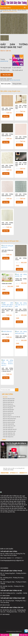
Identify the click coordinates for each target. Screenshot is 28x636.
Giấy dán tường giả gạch (8, 409)
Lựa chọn (5, 116)
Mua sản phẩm (7, 74)
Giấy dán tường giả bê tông (9, 406)
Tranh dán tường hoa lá (8, 427)
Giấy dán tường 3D (7, 415)
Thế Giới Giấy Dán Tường (5, 10)
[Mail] (20, 479)
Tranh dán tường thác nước (9, 433)
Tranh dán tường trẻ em (8, 436)
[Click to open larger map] (14, 525)
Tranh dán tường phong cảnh (9, 431)
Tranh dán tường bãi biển (8, 424)
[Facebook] (7, 479)
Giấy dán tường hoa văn (8, 413)
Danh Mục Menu (5, 7)
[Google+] (20, 486)
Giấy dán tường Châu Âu (8, 402)
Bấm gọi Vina (23, 635)
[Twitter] (14, 479)
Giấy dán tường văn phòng (9, 422)
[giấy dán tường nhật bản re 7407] (14, 23)
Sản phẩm (14, 10)
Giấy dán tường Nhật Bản (15, 80)
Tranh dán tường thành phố (9, 435)
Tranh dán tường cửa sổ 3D (9, 425)
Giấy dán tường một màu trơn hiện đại (11, 416)
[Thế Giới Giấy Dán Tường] (18, 60)
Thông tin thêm (16, 84)
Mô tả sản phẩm (6, 84)
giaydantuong (4, 61)
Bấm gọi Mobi (4, 635)
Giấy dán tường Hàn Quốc (9, 398)
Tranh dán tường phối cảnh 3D (9, 429)
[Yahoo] (14, 486)
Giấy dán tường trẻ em (8, 404)
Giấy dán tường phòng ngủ (9, 420)
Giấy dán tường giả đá (8, 407)
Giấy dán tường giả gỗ (8, 411)
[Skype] (7, 486)
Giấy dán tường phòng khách (9, 418)
